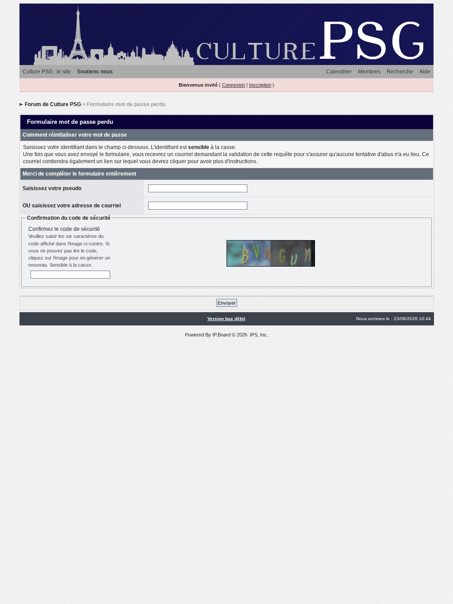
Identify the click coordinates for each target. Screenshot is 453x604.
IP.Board (221, 334)
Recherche (400, 72)
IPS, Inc (258, 334)
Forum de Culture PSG (53, 104)
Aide (424, 72)
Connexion (233, 85)
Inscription (260, 85)
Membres (369, 72)
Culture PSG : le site (47, 72)
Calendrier (339, 72)
